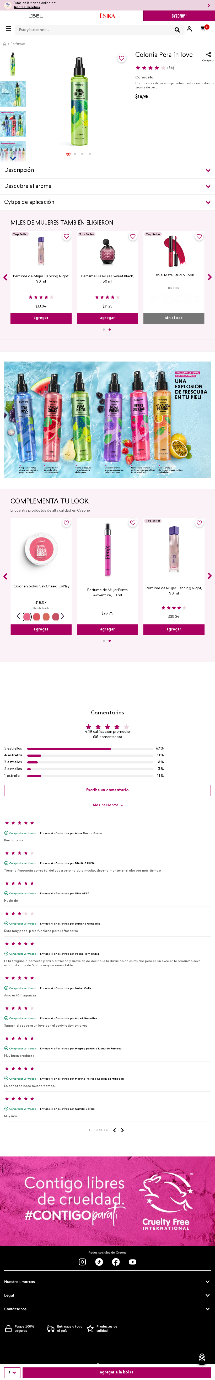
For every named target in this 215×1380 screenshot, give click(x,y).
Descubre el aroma (27, 186)
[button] (150, 298)
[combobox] (100, 29)
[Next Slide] (210, 277)
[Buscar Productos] (177, 30)
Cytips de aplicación (29, 202)
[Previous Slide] (5, 277)
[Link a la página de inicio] (5, 44)
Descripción (19, 170)
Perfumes (18, 44)
